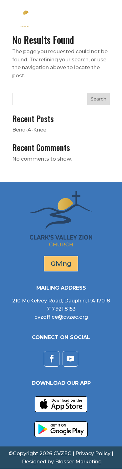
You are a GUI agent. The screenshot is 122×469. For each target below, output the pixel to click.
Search (98, 99)
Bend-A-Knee (29, 130)
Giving (61, 263)
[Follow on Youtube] (70, 359)
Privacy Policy (92, 453)
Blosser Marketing (78, 462)
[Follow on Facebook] (51, 359)
